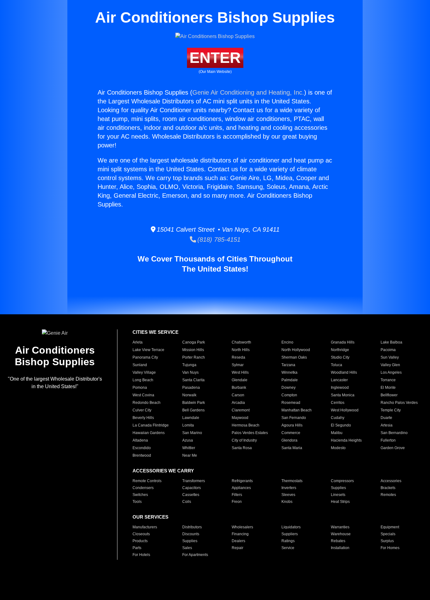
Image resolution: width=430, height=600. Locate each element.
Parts (137, 548)
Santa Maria (291, 448)
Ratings (288, 541)
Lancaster (339, 380)
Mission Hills (193, 350)
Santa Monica (342, 395)
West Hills (240, 372)
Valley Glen (390, 365)
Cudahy (337, 418)
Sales (187, 548)
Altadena (140, 440)
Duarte (386, 418)
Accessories (391, 481)
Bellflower (389, 395)
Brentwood (142, 455)
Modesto (338, 448)
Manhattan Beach (296, 410)
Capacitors (191, 488)
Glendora (289, 440)
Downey (288, 387)
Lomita (188, 425)
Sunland (140, 365)
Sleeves (288, 495)
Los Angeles (391, 372)
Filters (237, 495)
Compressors (342, 481)
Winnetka (289, 372)
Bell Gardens (193, 410)
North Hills (241, 350)
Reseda (238, 357)
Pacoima (388, 350)
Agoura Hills (292, 425)
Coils (186, 501)
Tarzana (288, 365)
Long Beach (143, 380)
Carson (238, 395)
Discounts (190, 534)
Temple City (391, 410)
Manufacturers (145, 527)
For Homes (390, 548)
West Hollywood (345, 410)
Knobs (286, 501)
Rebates (338, 541)
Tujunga (189, 365)
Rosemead (290, 402)
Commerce (290, 433)
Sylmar (238, 365)
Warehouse (341, 534)
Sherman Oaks (294, 357)
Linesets (338, 495)
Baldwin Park (193, 402)
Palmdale (289, 380)
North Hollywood (295, 350)
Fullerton (388, 440)
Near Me (189, 455)
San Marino (192, 433)
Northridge (340, 350)
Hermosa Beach (245, 425)
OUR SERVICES (150, 517)
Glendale (239, 380)
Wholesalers (242, 527)
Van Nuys (190, 372)
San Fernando (293, 418)
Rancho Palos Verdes (399, 402)
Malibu (336, 433)
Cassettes (190, 495)
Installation (340, 548)
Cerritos (337, 402)
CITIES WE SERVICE (155, 332)
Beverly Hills (143, 418)
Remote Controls (147, 481)
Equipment (390, 527)
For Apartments (195, 555)
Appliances (241, 488)
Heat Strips (340, 501)
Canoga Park (193, 342)
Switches (140, 495)
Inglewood (340, 387)
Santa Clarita (193, 380)
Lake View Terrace (148, 350)
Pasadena (191, 387)
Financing (240, 534)
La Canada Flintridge (151, 425)
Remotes (388, 495)
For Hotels (141, 555)
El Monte (388, 387)
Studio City (340, 357)
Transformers (193, 481)
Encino (287, 342)
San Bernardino (394, 433)
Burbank (239, 387)
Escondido (142, 448)
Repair (237, 548)
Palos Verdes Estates (250, 433)
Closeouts (141, 534)
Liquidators (291, 527)
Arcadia (238, 402)
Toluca (336, 365)
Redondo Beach (147, 402)
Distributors (192, 527)
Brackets (388, 488)
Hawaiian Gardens (149, 433)
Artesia (387, 425)
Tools (137, 501)
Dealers (238, 541)
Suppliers (289, 534)
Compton (289, 395)
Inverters (288, 488)
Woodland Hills (344, 372)
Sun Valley (390, 357)
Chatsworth (241, 342)
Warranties (340, 527)
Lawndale (190, 418)
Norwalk (189, 395)
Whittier (188, 448)
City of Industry (244, 440)
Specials (388, 534)
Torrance (388, 380)
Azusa (187, 440)
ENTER (215, 57)
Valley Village (144, 372)
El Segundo (341, 425)
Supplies (338, 488)
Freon (237, 501)
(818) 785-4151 (218, 239)
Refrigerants (242, 481)
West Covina (143, 395)
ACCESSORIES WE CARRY (163, 470)
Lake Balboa (391, 342)
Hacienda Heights (346, 440)
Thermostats (292, 481)
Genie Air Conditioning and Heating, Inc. (248, 92)
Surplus (387, 541)
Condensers (143, 488)
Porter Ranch (193, 357)
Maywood (240, 418)
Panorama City (145, 357)
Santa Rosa (242, 448)
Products (140, 541)
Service (287, 548)
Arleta (138, 342)
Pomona (140, 387)
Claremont (241, 410)
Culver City (142, 410)
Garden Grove (393, 448)
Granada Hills (342, 342)
